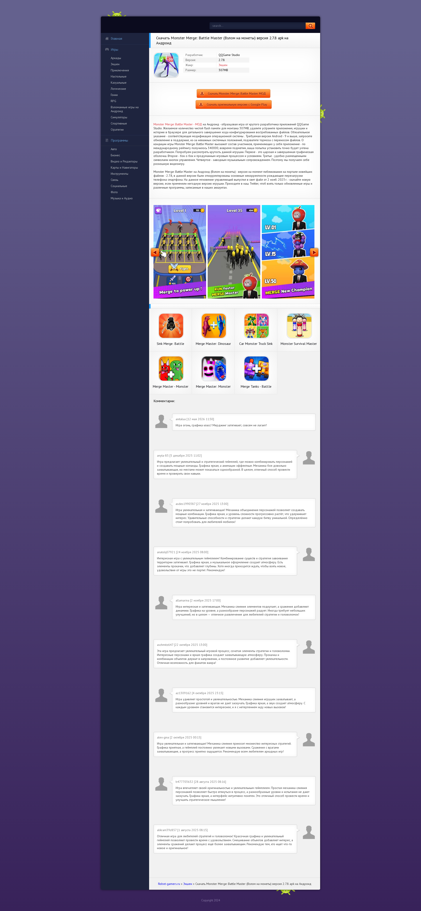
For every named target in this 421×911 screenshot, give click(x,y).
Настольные (119, 76)
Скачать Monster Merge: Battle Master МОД (237, 93)
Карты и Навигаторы (124, 167)
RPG (113, 101)
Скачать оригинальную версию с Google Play (237, 104)
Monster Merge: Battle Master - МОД (177, 124)
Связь (114, 180)
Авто (114, 149)
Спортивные (119, 123)
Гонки (114, 95)
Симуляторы (119, 117)
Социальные (119, 186)
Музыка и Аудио (122, 198)
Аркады (116, 58)
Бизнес (115, 155)
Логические (118, 89)
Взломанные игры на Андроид (125, 109)
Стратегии (117, 129)
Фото (114, 192)
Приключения (120, 70)
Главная (116, 38)
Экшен (115, 64)
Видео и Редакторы (124, 161)
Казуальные (119, 83)
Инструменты (119, 174)
